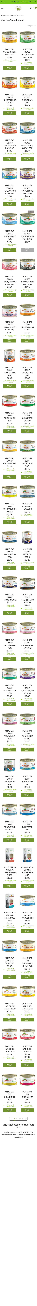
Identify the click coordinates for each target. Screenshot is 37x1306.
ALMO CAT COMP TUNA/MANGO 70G (27, 735)
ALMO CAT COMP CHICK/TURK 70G (27, 462)
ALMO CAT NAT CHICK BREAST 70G (27, 1006)
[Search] (31, 8)
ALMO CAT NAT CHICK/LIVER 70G (27, 1096)
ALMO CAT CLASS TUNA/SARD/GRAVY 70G (27, 280)
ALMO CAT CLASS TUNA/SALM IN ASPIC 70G (27, 235)
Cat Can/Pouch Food (17, 15)
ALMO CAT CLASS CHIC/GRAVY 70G (27, 99)
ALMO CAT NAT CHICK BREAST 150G (10, 1006)
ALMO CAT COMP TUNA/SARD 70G (27, 826)
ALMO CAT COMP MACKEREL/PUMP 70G (27, 598)
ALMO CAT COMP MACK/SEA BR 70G (10, 553)
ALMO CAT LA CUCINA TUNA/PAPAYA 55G (27, 871)
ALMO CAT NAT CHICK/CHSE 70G (9, 1096)
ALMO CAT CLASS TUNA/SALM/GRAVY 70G (9, 280)
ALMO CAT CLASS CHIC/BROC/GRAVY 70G (27, 53)
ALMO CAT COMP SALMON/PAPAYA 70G (27, 644)
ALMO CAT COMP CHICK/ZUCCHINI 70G (9, 507)
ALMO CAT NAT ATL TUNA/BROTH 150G (27, 916)
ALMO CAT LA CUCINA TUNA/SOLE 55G (10, 916)
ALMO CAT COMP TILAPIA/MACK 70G (9, 689)
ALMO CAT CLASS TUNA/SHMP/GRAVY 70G (9, 326)
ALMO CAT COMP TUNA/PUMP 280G (9, 780)
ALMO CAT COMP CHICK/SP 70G (9, 461)
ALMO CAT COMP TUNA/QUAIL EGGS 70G (9, 826)
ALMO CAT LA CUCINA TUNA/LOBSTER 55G (9, 871)
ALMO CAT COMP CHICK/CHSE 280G (9, 371)
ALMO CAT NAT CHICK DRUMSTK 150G (27, 1050)
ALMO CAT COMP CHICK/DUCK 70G (10, 417)
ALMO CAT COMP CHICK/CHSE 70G (27, 371)
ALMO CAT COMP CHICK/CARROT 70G (27, 326)
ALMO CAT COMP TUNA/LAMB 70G (9, 735)
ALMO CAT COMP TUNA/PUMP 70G (27, 780)
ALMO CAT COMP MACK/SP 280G (27, 553)
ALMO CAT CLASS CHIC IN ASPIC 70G (9, 52)
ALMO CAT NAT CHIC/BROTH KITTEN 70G (27, 962)
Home (3, 15)
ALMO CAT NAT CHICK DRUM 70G (10, 1049)
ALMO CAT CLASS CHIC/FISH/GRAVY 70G (9, 99)
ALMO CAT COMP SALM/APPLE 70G (9, 644)
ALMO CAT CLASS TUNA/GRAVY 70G (10, 235)
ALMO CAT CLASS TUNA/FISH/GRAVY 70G (27, 189)
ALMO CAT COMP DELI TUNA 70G (27, 506)
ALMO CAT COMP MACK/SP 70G (10, 597)
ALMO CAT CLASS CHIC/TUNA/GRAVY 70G (10, 144)
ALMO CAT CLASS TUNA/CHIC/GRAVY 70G (10, 189)
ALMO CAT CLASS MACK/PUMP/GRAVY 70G (27, 144)
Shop (8, 15)
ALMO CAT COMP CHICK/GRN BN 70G (27, 417)
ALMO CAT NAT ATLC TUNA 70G (9, 961)
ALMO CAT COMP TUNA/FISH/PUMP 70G (27, 689)
